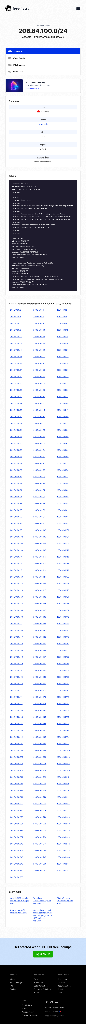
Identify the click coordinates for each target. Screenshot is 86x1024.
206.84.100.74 (62, 470)
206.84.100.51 (16, 423)
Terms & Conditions (30, 1015)
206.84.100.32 (63, 377)
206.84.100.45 (16, 410)
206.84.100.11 (62, 330)
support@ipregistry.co (54, 1015)
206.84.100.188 (63, 724)
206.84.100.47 (62, 410)
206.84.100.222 (16, 804)
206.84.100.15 (16, 343)
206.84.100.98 (63, 523)
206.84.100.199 (39, 750)
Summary (15, 51)
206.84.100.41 (62, 397)
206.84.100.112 (39, 557)
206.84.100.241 (39, 844)
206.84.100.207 (16, 770)
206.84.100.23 (63, 356)
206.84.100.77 (62, 477)
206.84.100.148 (39, 637)
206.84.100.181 (39, 710)
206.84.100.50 (63, 417)
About (12, 979)
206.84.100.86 (63, 497)
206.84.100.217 (39, 790)
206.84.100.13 (39, 336)
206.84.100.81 (16, 490)
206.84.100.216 (16, 790)
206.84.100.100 (39, 530)
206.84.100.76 (39, 477)
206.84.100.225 (16, 810)
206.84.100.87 (16, 503)
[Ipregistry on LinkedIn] (56, 1003)
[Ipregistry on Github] (52, 1003)
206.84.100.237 (16, 837)
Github (60, 989)
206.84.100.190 (39, 730)
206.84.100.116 (63, 563)
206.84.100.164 (63, 670)
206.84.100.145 (39, 630)
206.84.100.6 (15, 323)
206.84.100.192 (16, 737)
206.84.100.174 (16, 697)
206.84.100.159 (16, 663)
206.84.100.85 (39, 497)
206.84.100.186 (16, 724)
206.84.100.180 (16, 710)
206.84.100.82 (39, 490)
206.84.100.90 (16, 510)
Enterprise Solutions (42, 989)
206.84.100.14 (62, 336)
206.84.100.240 (16, 844)
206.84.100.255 (16, 877)
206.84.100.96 (16, 523)
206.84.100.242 (63, 844)
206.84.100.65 (63, 450)
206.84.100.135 (16, 610)
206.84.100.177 (16, 704)
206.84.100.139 (39, 617)
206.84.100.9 (15, 330)
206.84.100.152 (63, 643)
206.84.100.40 (39, 397)
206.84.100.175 (39, 697)
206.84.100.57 (16, 437)
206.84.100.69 (16, 463)
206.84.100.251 (63, 864)
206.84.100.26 (63, 363)
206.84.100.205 (39, 764)
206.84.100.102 (16, 537)
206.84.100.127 (39, 590)
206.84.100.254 (63, 870)
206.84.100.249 (16, 864)
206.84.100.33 (16, 383)
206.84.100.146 (63, 630)
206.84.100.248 (63, 857)
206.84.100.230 (63, 817)
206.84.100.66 (16, 457)
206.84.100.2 (62, 310)
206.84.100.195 (16, 744)
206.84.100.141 (16, 623)
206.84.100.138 (16, 617)
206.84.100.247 (39, 857)
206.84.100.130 (39, 597)
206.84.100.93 (16, 517)
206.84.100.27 (16, 370)
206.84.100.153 (16, 650)
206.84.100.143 (63, 623)
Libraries (61, 992)
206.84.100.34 (39, 383)
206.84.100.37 (39, 390)
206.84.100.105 (16, 543)
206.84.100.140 (63, 617)
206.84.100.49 (39, 417)
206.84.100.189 (16, 730)
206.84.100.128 (63, 590)
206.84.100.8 (62, 323)
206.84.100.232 (39, 824)
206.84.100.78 (16, 483)
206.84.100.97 (39, 523)
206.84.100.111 (16, 557)
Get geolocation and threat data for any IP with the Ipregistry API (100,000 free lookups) (42, 915)
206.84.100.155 (63, 650)
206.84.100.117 (16, 570)
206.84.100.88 (39, 503)
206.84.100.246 (16, 857)
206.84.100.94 (39, 517)
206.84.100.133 (39, 603)
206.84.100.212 (63, 777)
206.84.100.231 (16, 824)
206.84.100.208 (39, 770)
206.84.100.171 (16, 690)
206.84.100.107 (63, 543)
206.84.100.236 (63, 830)
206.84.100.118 (39, 570)
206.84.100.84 (16, 497)
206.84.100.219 (16, 797)
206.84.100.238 (39, 837)
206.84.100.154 (39, 650)
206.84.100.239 (63, 837)
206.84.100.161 (63, 663)
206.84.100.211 (39, 777)
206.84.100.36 (16, 390)
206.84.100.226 (39, 810)
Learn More (15, 71)
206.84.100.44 (63, 403)
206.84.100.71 (62, 463)
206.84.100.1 (38, 310)
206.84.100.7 (38, 323)
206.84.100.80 (63, 483)
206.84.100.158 (63, 657)
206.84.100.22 (39, 356)
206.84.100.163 (39, 670)
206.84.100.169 (39, 684)
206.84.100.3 (15, 316)
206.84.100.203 (63, 757)
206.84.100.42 (16, 403)
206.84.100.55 (39, 430)
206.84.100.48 (16, 417)
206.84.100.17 (62, 343)
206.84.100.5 (62, 316)
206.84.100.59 (63, 437)
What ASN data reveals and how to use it (65, 901)
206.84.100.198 (16, 750)
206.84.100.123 (16, 583)
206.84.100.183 (16, 717)
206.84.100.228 (16, 817)
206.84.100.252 (16, 870)
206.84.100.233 (63, 824)
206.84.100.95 (63, 517)
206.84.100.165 (16, 677)
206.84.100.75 (16, 477)
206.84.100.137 (63, 610)
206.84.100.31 (39, 377)
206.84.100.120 (16, 577)
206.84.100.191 (63, 730)
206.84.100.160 (39, 663)
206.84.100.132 (16, 603)
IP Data (37, 992)
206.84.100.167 (63, 677)
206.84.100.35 (63, 383)
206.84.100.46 (39, 410)
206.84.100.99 (16, 530)
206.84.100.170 (63, 684)
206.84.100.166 (39, 677)
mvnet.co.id (43, 124)
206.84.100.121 (39, 577)
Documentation (64, 986)
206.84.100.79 (39, 483)
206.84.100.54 (16, 430)
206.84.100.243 (16, 850)
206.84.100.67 (39, 457)
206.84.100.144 (16, 630)
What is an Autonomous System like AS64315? (42, 901)
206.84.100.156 (16, 657)
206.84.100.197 (63, 744)
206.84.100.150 (16, 643)
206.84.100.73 (39, 470)
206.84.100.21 (16, 356)
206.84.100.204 (16, 764)
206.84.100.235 (39, 830)
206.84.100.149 (63, 637)
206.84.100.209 (63, 770)
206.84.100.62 (63, 443)
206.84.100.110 (63, 550)
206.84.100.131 (63, 597)
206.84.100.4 (38, 316)
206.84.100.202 (39, 757)
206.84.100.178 (39, 704)
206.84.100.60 (16, 443)
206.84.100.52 (39, 423)
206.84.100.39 (16, 397)
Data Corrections (41, 986)
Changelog (62, 979)
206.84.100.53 (63, 423)
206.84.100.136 (39, 610)
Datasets (61, 982)
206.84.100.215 (63, 784)
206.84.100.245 (63, 850)
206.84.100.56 (63, 430)
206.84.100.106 (39, 543)
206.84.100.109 (39, 550)
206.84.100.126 (16, 590)
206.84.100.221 (63, 797)
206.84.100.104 (63, 537)
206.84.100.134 (63, 603)
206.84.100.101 (63, 530)
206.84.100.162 (16, 670)
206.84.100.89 (63, 503)
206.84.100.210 (16, 777)
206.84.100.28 (39, 370)
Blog (36, 979)
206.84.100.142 (39, 623)
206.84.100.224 (63, 804)
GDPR (24, 1008)
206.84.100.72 (16, 470)
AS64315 (26, 37)
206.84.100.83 (63, 490)
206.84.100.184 (39, 717)
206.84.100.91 (39, 510)
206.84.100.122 (63, 577)
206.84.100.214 (39, 784)
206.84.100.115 (39, 563)
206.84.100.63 (16, 450)
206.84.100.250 (39, 864)
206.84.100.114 (16, 563)
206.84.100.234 (16, 830)
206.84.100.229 (39, 817)
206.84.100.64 (39, 450)
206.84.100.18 (16, 350)
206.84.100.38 (63, 390)
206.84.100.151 (39, 643)
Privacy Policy (28, 1012)
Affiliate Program (17, 982)
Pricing (13, 989)
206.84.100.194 (63, 737)
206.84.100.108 (16, 550)
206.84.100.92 (63, 510)
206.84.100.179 (63, 704)
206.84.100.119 (63, 570)
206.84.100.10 (39, 330)
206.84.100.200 (63, 750)
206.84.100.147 (16, 637)
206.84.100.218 (63, 790)
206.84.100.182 (63, 710)
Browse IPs (38, 982)
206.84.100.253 (39, 870)
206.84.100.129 (16, 597)
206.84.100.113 (63, 557)
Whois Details (16, 58)
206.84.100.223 (39, 804)
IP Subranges (16, 64)
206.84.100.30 (16, 377)
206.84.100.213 (16, 784)
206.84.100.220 (39, 797)
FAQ (11, 986)
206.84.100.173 (63, 690)
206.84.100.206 (63, 764)
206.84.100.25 (39, 363)
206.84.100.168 (16, 684)
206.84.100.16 (39, 343)
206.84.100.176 (63, 697)
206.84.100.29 (63, 370)
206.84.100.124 (39, 583)
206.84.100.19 (39, 350)
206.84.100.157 (39, 657)
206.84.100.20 (63, 350)
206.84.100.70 (39, 463)
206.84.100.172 (39, 690)
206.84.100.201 (16, 757)
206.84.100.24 (16, 363)
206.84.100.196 (39, 744)
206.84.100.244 (39, 850)
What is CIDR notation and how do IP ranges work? (19, 901)
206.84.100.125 (63, 583)
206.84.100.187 (39, 724)
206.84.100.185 (63, 717)
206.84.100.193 (39, 737)
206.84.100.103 (39, 537)
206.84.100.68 (63, 457)
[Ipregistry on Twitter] (47, 1003)
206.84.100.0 (15, 310)
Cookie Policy (27, 1005)
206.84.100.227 (63, 810)
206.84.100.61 (39, 443)
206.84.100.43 (39, 403)
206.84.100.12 (16, 336)
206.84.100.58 (39, 437)
